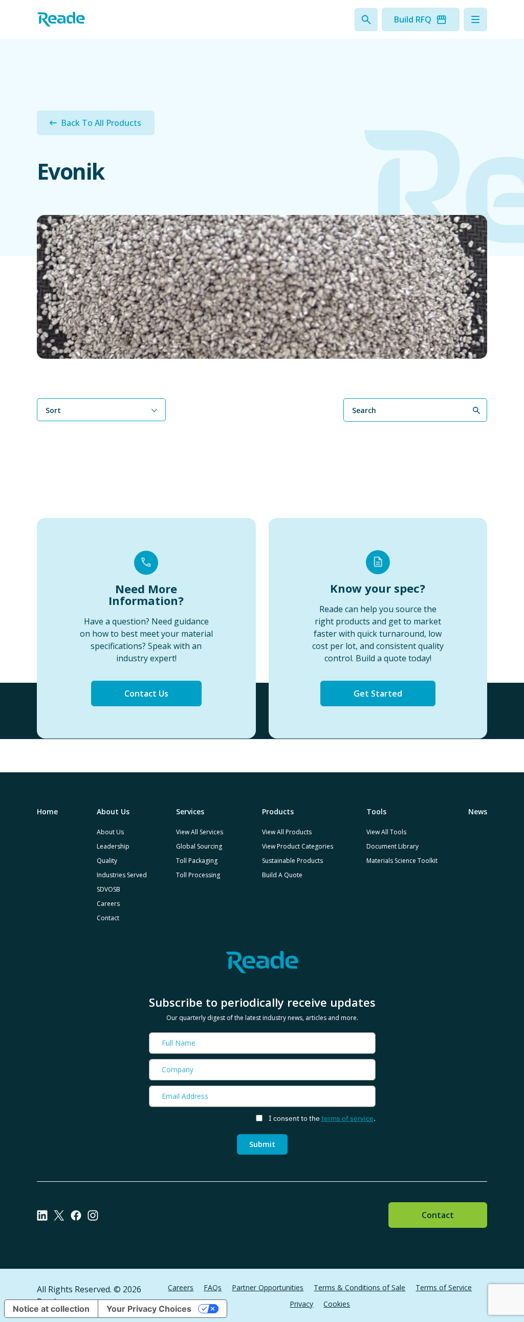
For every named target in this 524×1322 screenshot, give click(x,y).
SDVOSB (108, 889)
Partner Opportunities (267, 1287)
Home (47, 811)
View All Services (199, 832)
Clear (478, 428)
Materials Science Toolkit (402, 860)
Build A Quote (282, 875)
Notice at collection (51, 1309)
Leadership (113, 846)
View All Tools (386, 832)
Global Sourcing (199, 846)
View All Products (287, 832)
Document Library (392, 846)
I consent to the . (322, 1118)
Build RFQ (412, 19)
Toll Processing (198, 875)
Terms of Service (444, 1287)
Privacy (301, 1304)
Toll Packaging (196, 860)
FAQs (213, 1287)
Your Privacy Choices (148, 1309)
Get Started (378, 693)
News (477, 811)
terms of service (347, 1118)
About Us (110, 832)
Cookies (336, 1304)
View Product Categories (297, 846)
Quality (107, 860)
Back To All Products (101, 122)
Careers (108, 903)
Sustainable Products (292, 860)
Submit (262, 1144)
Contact (108, 918)
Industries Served (122, 875)
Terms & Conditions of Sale (359, 1287)
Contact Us (146, 693)
